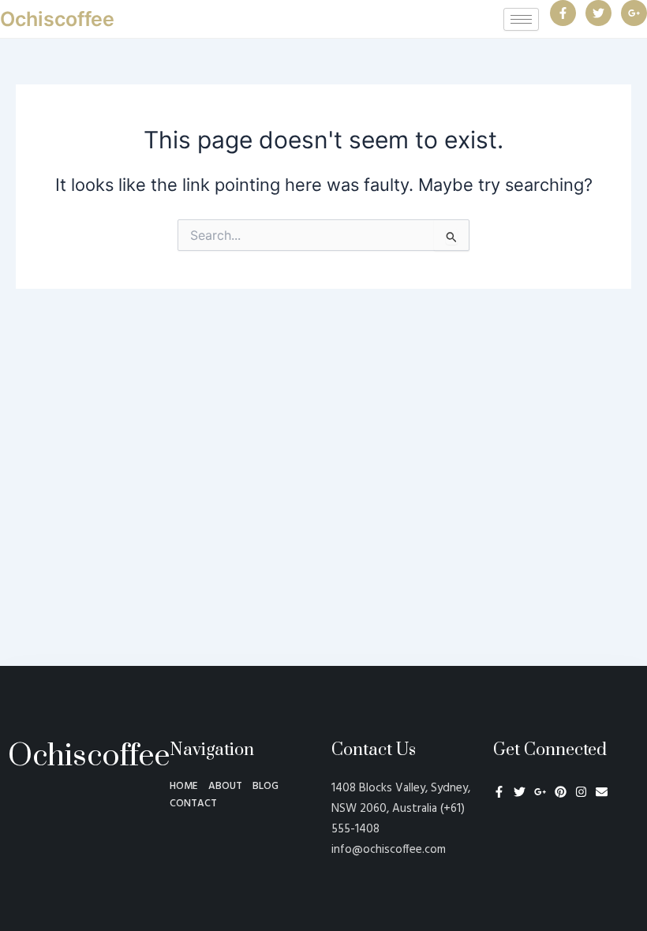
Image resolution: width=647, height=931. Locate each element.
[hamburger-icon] (521, 19)
